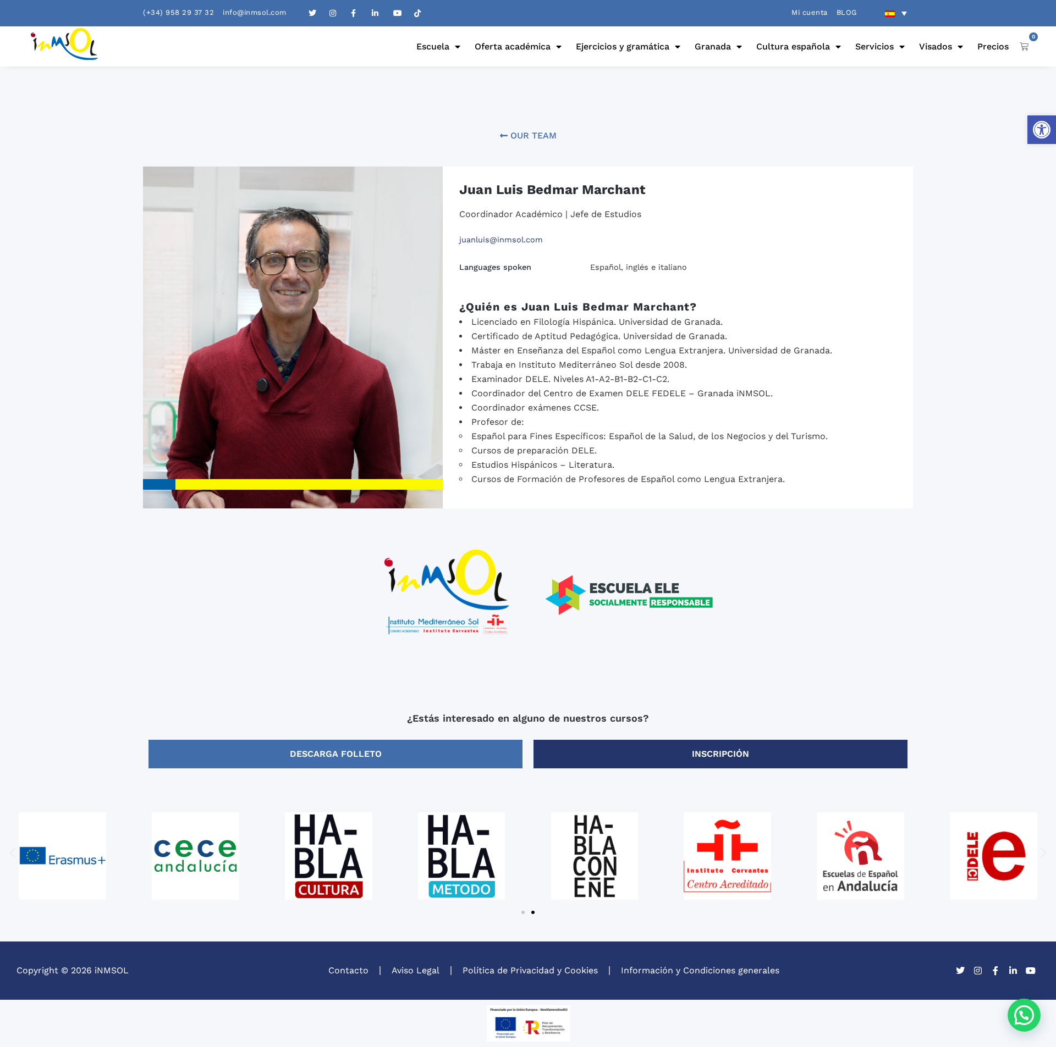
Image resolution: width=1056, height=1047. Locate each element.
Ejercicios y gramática (622, 46)
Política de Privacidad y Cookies (530, 970)
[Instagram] (978, 970)
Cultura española (793, 46)
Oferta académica (513, 46)
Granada (713, 46)
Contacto (348, 970)
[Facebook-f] (995, 970)
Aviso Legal (415, 970)
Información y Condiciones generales (700, 970)
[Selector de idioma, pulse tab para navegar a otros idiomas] (896, 13)
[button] (1041, 129)
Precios (993, 46)
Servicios (874, 46)
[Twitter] (960, 970)
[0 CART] (1024, 46)
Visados (935, 46)
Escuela (432, 46)
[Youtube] (1031, 970)
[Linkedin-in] (1013, 970)
